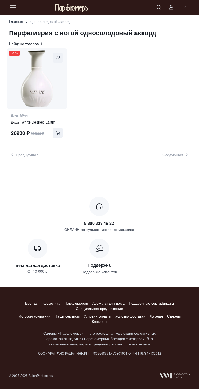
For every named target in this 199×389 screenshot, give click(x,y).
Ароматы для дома (108, 303)
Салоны (174, 316)
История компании (35, 316)
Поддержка (99, 265)
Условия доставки (130, 316)
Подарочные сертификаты (151, 303)
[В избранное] (58, 58)
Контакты (99, 321)
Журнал (156, 316)
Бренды (31, 303)
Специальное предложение (99, 308)
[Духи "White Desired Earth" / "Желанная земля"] (37, 78)
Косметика (51, 303)
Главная (16, 21)
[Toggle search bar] (159, 7)
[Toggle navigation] (13, 7)
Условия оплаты (97, 316)
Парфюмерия (76, 303)
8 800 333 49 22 (99, 223)
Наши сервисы (67, 316)
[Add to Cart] (58, 133)
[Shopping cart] (183, 7)
